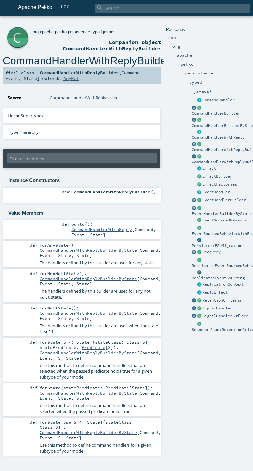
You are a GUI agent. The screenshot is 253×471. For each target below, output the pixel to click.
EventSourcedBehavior (225, 220)
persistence (79, 31)
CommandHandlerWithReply (218, 137)
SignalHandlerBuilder (225, 316)
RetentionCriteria (221, 300)
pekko (61, 31)
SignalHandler (217, 308)
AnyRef (71, 78)
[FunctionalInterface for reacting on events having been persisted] (199, 192)
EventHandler (216, 192)
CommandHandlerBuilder (216, 113)
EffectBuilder (217, 176)
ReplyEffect (215, 292)
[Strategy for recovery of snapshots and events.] (194, 252)
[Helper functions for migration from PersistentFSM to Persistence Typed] (199, 240)
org (36, 31)
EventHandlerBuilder (224, 200)
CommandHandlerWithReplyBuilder (86, 61)
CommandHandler (218, 100)
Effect (209, 168)
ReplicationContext (223, 284)
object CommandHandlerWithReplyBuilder (112, 45)
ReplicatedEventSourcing (218, 278)
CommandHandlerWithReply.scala (83, 98)
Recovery (211, 252)
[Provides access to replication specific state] (199, 284)
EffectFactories (219, 184)
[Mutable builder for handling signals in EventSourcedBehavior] (199, 316)
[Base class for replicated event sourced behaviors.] (199, 260)
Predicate (93, 347)
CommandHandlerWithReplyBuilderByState (88, 250)
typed (96, 31)
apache (47, 31)
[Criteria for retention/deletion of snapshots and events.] (194, 300)
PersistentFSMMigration (217, 245)
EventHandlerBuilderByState (222, 213)
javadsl (110, 31)
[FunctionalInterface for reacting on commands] (199, 100)
